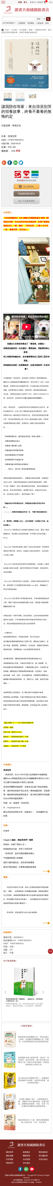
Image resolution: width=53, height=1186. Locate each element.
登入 (25, 2)
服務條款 (26, 1152)
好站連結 (26, 1163)
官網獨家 (21, 23)
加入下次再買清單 (26, 201)
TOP (50, 951)
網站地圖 (9, 1156)
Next (43, 992)
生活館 (14, 30)
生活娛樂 (22, 30)
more (45, 871)
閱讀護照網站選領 (26, 194)
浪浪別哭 (12, 136)
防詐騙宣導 (43, 1156)
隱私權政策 (43, 1152)
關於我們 (9, 1152)
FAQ (50, 2)
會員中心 (33, 2)
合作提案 (26, 1159)
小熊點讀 (39, 23)
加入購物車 (28, 186)
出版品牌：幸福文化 (11, 125)
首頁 (7, 30)
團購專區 (26, 1156)
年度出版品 (43, 1159)
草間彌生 (30, 23)
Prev (5, 992)
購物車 (40, 2)
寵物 (30, 30)
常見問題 (9, 1159)
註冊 (20, 2)
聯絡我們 (9, 1163)
